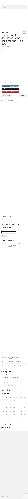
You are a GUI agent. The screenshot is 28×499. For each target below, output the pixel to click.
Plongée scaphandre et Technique (10, 385)
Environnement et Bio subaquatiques (11, 377)
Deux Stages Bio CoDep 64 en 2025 (16, 357)
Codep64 (5, 374)
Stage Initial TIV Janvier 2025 (14, 361)
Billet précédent (6, 95)
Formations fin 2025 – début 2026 (15, 353)
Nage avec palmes (7, 380)
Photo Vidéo (9, 46)
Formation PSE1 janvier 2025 (14, 365)
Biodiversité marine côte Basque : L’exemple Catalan (15, 244)
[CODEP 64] (14, 3)
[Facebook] (2, 219)
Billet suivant (22, 95)
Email (3, 230)
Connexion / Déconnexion (7, 100)
